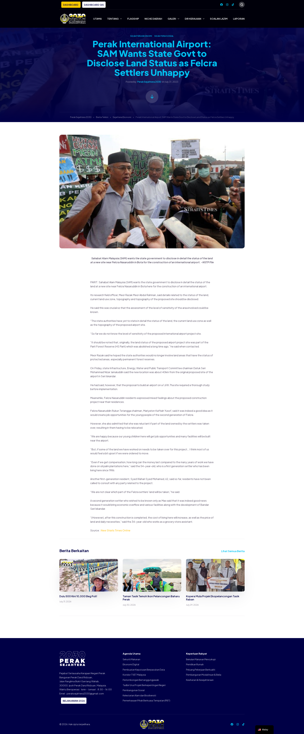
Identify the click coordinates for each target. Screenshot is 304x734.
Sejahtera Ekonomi (141, 36)
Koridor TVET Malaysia (134, 674)
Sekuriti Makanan (131, 659)
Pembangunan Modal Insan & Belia (203, 674)
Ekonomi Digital (131, 664)
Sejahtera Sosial (164, 36)
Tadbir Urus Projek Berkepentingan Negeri (144, 685)
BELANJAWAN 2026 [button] (74, 700)
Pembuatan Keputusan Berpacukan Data (144, 669)
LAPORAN (239, 18)
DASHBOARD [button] (71, 4)
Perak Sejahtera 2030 (149, 81)
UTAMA (97, 18)
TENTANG (113, 18)
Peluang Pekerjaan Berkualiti (200, 669)
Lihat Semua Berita (233, 551)
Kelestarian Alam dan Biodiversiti (139, 695)
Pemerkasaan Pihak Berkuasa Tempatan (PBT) (146, 700)
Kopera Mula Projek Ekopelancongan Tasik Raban (212, 598)
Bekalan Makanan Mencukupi (201, 659)
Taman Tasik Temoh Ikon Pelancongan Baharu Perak (151, 598)
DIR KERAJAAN (193, 18)
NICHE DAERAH (153, 18)
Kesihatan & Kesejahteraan (200, 679)
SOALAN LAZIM (219, 18)
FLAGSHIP (133, 18)
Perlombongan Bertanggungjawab (141, 679)
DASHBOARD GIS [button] (94, 4)
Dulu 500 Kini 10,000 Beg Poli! (78, 596)
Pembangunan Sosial (134, 690)
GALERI (172, 18)
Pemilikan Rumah (195, 664)
